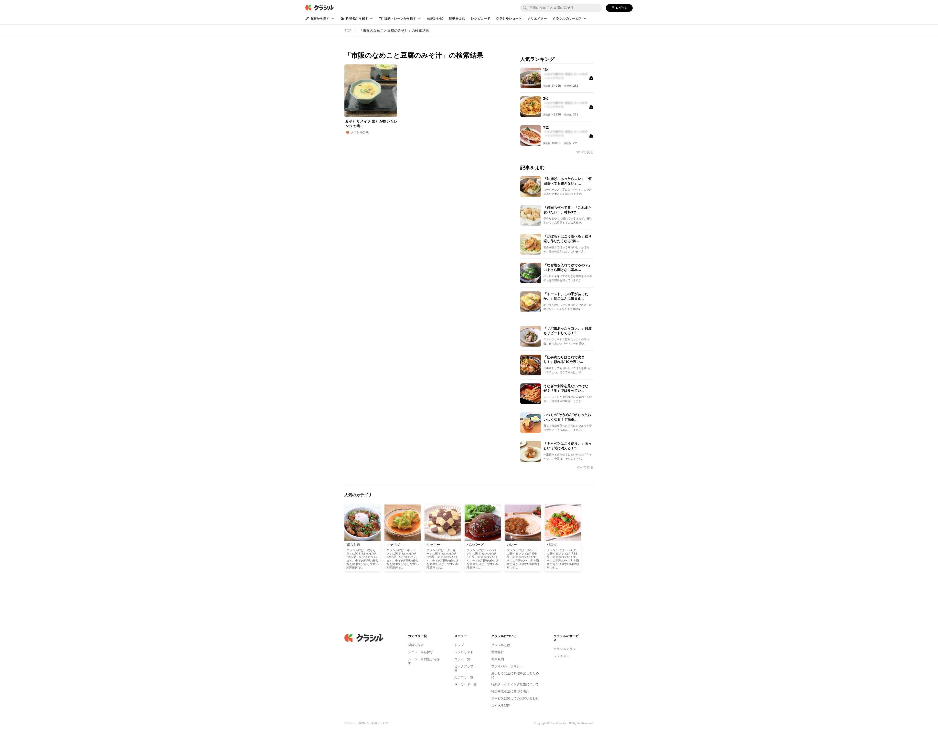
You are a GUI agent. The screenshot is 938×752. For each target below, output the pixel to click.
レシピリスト (463, 652)
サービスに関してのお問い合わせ (515, 698)
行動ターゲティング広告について (515, 684)
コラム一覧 (462, 659)
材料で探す (416, 645)
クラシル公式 (360, 132)
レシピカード (480, 18)
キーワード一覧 (465, 684)
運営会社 (497, 652)
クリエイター (537, 18)
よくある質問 (500, 705)
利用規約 (497, 659)
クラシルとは (500, 645)
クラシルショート (509, 18)
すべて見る (585, 467)
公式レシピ (435, 18)
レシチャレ (561, 656)
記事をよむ (457, 18)
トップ (459, 645)
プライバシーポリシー (507, 666)
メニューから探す (420, 652)
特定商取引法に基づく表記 (510, 691)
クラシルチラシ (565, 649)
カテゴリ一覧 (463, 677)
